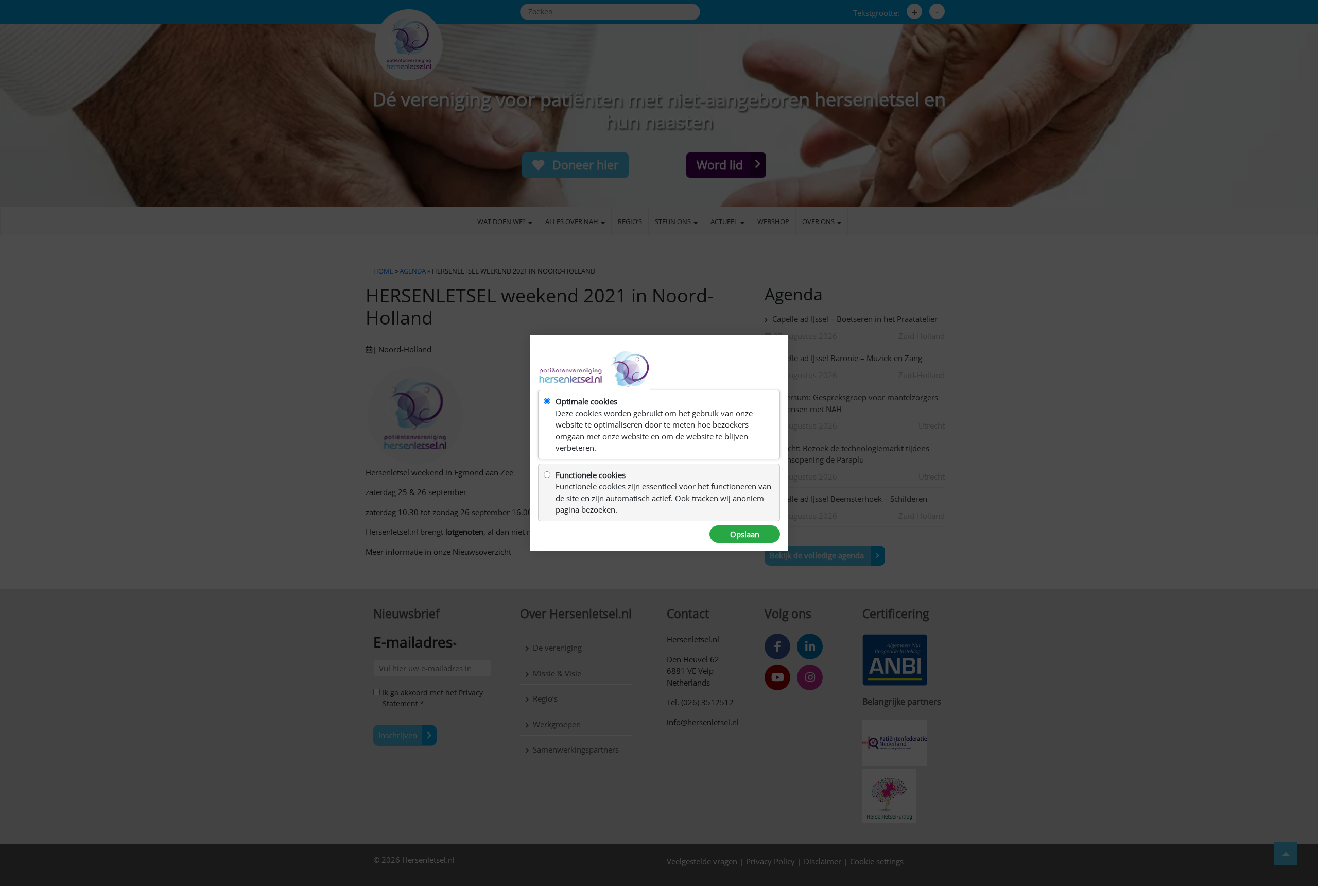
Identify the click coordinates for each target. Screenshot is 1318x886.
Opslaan (744, 534)
